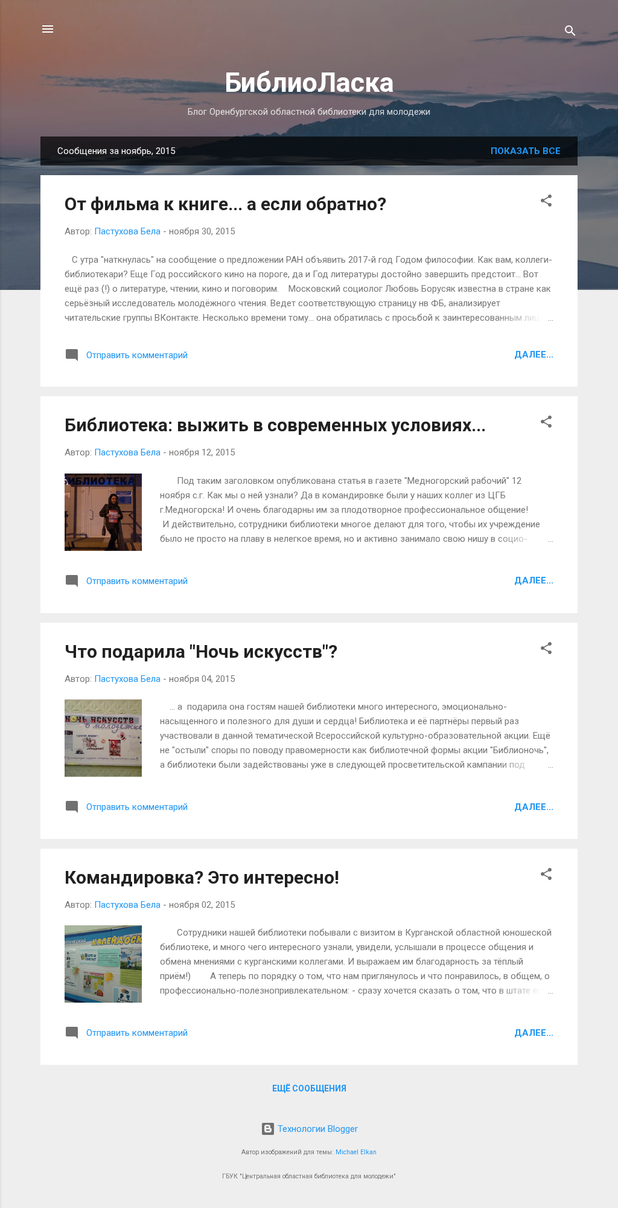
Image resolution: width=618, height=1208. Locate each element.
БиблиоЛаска (309, 82)
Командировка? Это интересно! (202, 877)
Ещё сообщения (309, 1088)
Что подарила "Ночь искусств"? (201, 651)
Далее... (533, 354)
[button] (546, 202)
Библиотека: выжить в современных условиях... (275, 424)
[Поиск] (570, 32)
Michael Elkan (356, 1152)
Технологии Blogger (316, 1128)
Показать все (526, 151)
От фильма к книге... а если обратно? (225, 203)
